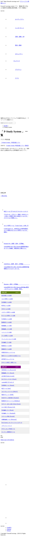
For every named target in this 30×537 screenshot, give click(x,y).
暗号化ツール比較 (6, 305)
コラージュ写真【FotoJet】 (8, 416)
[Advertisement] (15, 100)
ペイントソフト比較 (7, 332)
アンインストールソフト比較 (9, 339)
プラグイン (18, 69)
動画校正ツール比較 (7, 345)
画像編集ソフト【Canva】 (8, 373)
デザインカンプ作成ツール (8, 428)
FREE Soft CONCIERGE (7, 440)
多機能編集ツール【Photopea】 (9, 419)
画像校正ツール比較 (7, 349)
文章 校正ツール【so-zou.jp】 (9, 370)
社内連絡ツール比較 (7, 302)
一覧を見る (4, 196)
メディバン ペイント (7, 425)
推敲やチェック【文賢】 (8, 394)
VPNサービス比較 (6, 309)
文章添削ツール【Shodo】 (8, 385)
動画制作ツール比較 (7, 322)
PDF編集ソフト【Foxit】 (8, 410)
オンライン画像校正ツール (8, 432)
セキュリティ (19, 54)
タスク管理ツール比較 (7, 299)
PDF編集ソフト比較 (6, 342)
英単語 (27, 145)
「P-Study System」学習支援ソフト (10, 142)
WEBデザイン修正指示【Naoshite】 (10, 397)
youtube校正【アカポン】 (8, 382)
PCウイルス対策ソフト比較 (8, 315)
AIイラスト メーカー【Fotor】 (9, 379)
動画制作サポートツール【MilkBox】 (11, 401)
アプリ (17, 78)
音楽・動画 (18, 45)
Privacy (9, 530)
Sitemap (9, 529)
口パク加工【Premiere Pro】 (8, 407)
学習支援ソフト (19, 145)
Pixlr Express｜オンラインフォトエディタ (12, 422)
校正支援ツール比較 (7, 295)
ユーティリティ (19, 19)
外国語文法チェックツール (8, 352)
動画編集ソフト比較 (7, 325)
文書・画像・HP (19, 36)
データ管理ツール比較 (7, 335)
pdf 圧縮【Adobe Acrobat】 (8, 376)
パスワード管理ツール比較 (8, 312)
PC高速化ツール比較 (7, 319)
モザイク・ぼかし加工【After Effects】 (11, 404)
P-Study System (10, 145)
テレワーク (16, 61)
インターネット (19, 28)
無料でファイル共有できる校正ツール (11, 355)
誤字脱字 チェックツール (8, 359)
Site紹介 (9, 527)
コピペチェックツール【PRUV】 (10, 391)
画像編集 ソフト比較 (7, 329)
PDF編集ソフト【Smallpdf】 (9, 413)
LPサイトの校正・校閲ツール (9, 362)
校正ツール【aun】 (6, 388)
